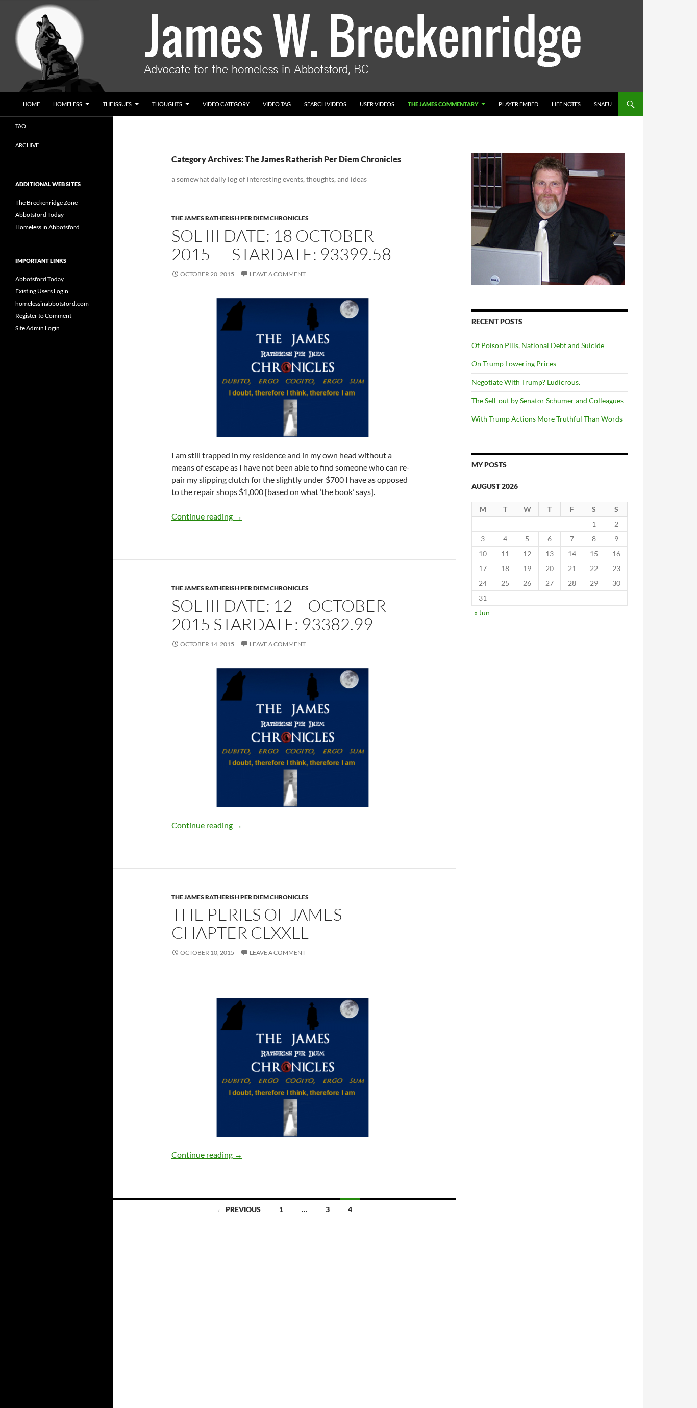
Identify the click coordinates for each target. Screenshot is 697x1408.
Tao (20, 125)
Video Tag (277, 104)
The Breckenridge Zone (46, 202)
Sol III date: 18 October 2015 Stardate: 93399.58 (282, 244)
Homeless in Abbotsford (47, 227)
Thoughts (167, 104)
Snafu (603, 104)
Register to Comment (43, 315)
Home (31, 104)
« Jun (482, 612)
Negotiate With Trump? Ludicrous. (525, 382)
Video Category (226, 104)
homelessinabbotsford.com (52, 303)
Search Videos (325, 104)
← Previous (239, 1209)
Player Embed (518, 104)
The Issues (117, 104)
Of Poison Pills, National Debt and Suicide (537, 345)
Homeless (67, 104)
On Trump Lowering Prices (513, 363)
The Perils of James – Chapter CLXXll (262, 923)
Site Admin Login (37, 328)
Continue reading (206, 516)
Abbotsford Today (39, 214)
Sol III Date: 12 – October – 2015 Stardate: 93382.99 (285, 614)
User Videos (377, 104)
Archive (27, 145)
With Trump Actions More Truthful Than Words (547, 418)
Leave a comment (278, 274)
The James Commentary (443, 104)
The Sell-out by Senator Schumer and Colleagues (549, 400)
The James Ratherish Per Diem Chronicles (240, 218)
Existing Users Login (41, 291)
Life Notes (566, 104)
